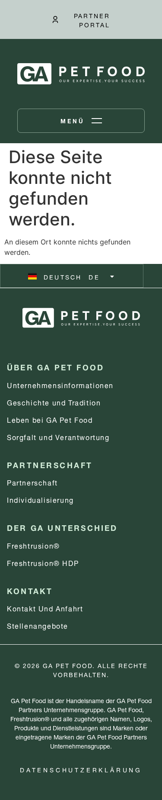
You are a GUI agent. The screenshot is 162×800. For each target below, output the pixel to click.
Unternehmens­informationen (60, 384)
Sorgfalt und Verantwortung (58, 436)
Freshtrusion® (33, 545)
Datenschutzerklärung (81, 769)
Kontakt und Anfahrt (45, 607)
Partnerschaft (32, 481)
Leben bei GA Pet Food (50, 419)
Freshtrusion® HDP (43, 562)
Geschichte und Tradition (54, 401)
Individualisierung (40, 499)
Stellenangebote (37, 625)
